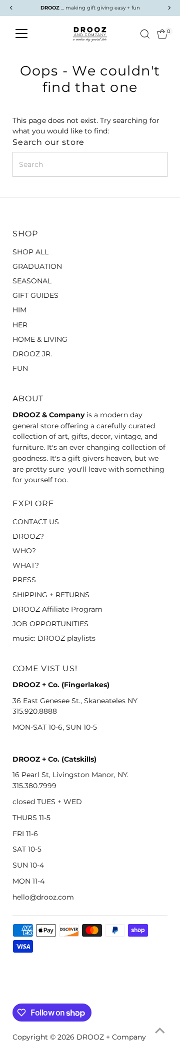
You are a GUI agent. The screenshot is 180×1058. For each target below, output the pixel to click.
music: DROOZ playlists (54, 638)
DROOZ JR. (32, 354)
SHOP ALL (30, 252)
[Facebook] (17, 992)
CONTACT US (35, 522)
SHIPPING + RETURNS (51, 595)
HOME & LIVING (40, 339)
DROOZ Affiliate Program (57, 609)
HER (20, 325)
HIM (19, 310)
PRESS (24, 580)
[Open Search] (145, 33)
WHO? (24, 551)
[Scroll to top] (160, 1031)
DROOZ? (28, 536)
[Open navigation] (21, 33)
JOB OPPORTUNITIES (50, 624)
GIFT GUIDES (35, 295)
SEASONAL (32, 281)
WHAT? (25, 565)
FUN (20, 368)
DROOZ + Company (111, 1037)
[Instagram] (30, 992)
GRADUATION (37, 266)
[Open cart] (162, 33)
